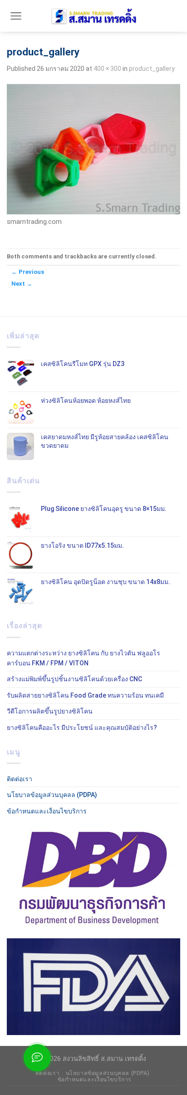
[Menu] (16, 15)
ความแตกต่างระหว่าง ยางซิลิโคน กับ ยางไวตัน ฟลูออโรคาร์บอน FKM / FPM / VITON (83, 658)
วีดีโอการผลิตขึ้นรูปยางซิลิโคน (50, 711)
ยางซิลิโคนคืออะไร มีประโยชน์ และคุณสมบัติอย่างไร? (82, 727)
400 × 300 (107, 68)
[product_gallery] (93, 148)
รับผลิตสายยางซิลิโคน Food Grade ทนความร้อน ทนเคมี (85, 695)
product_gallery (152, 68)
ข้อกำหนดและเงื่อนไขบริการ (47, 811)
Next (21, 283)
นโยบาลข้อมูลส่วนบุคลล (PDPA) (52, 794)
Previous (27, 271)
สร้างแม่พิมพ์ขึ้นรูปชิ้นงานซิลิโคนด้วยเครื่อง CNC (74, 679)
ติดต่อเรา (19, 779)
